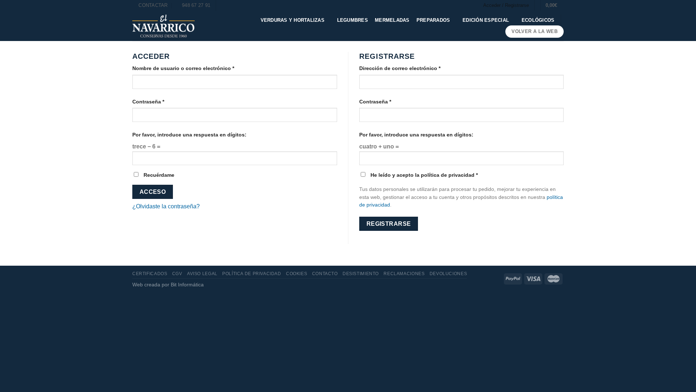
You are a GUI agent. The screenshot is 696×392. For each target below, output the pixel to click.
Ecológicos (538, 20)
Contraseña (148, 102)
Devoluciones (448, 273)
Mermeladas (392, 20)
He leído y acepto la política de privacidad (423, 175)
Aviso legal (202, 273)
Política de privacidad (251, 273)
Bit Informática (187, 284)
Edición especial (486, 20)
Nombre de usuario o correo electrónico (183, 68)
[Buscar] (224, 5)
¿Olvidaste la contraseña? (166, 206)
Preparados (433, 20)
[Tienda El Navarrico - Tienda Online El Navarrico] (163, 26)
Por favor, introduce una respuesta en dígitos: (189, 135)
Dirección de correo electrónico (399, 68)
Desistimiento (361, 273)
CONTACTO (325, 273)
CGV (177, 273)
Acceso (153, 192)
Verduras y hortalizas (292, 20)
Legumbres (352, 20)
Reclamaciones (404, 273)
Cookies (296, 273)
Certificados (149, 273)
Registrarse (388, 224)
